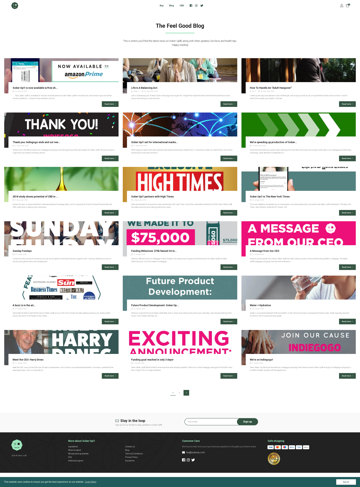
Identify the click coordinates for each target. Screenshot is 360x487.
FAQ (70, 457)
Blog (171, 5)
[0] (347, 5)
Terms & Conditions (134, 453)
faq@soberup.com (195, 452)
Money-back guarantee (78, 453)
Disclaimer (130, 461)
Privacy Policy (131, 457)
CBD (182, 5)
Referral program (75, 461)
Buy (162, 5)
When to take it (74, 450)
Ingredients (73, 446)
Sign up (247, 421)
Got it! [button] (346, 482)
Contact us (130, 446)
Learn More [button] (90, 482)
